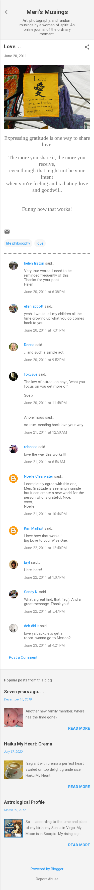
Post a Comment (23, 657)
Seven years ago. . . (24, 691)
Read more (79, 728)
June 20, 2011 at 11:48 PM (45, 403)
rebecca (30, 447)
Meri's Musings (47, 12)
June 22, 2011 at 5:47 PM (44, 611)
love (40, 243)
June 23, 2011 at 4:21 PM (44, 645)
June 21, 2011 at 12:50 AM (45, 432)
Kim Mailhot (33, 528)
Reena (29, 345)
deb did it (31, 626)
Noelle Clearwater (38, 476)
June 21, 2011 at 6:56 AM (44, 462)
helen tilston (34, 263)
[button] (87, 47)
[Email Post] (7, 233)
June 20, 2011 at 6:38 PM (44, 292)
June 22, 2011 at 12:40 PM (45, 548)
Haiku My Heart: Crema (28, 743)
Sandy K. (31, 592)
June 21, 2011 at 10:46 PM (45, 514)
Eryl (27, 562)
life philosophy (18, 243)
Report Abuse (47, 879)
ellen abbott (33, 306)
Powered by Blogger (47, 869)
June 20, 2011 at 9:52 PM (44, 360)
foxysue (30, 374)
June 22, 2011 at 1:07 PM (44, 577)
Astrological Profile (24, 802)
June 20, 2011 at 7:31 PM (44, 330)
